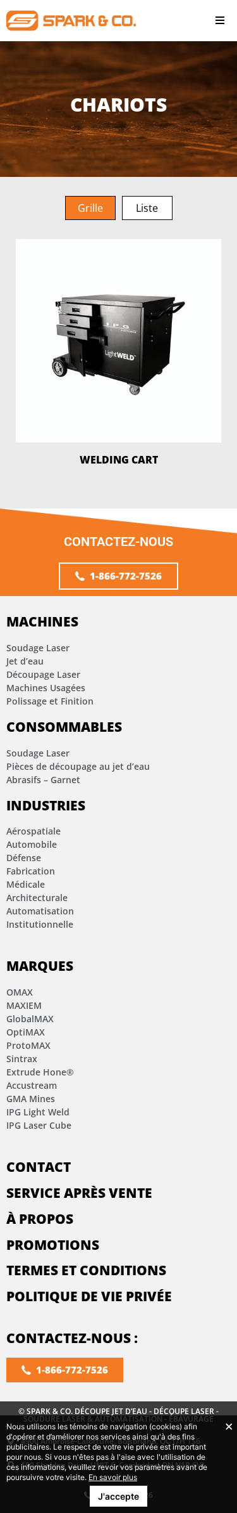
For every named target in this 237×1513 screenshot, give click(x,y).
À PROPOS (39, 1219)
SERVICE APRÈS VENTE (79, 1193)
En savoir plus (112, 1477)
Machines (42, 621)
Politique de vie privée (89, 1296)
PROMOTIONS (52, 1245)
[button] (220, 21)
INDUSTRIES (45, 805)
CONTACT (38, 1167)
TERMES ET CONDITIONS (86, 1270)
